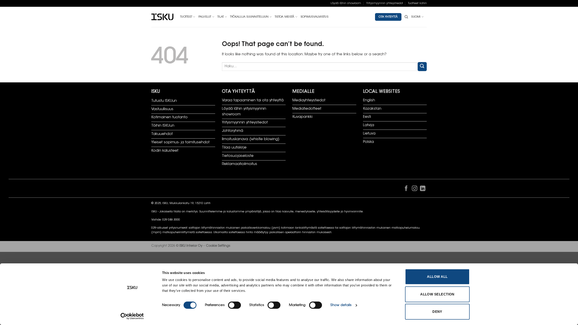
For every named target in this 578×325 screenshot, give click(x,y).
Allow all (437, 277)
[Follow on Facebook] (406, 189)
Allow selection (437, 294)
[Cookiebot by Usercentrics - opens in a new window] (132, 316)
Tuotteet (186, 17)
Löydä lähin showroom (346, 3)
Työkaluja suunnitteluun (249, 17)
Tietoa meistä (284, 17)
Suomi (415, 17)
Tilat (220, 17)
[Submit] (422, 66)
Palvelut (204, 17)
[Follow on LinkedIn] (422, 189)
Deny (437, 311)
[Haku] (406, 17)
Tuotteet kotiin (417, 3)
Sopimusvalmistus (314, 17)
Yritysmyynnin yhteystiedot (384, 3)
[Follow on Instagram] (414, 189)
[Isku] (162, 17)
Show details (341, 305)
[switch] (234, 305)
